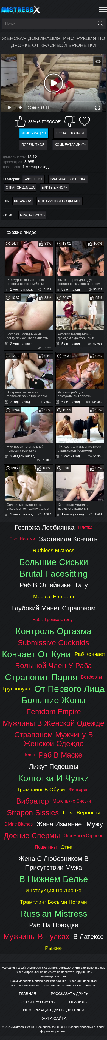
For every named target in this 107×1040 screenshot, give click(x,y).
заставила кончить (68, 539)
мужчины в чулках (36, 936)
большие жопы (54, 700)
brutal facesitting (53, 573)
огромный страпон (83, 835)
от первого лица (69, 688)
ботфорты (91, 677)
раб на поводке (53, 925)
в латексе (88, 936)
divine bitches (18, 824)
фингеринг (79, 789)
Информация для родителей (53, 1010)
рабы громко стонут (54, 619)
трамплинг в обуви (41, 789)
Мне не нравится (69, 121)
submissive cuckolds (53, 642)
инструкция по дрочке (59, 201)
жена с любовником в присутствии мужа (53, 863)
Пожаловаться (70, 133)
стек (66, 847)
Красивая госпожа (67, 179)
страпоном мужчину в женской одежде (53, 739)
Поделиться (32, 145)
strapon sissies (33, 812)
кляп (30, 755)
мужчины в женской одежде (53, 723)
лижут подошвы (53, 766)
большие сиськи (53, 562)
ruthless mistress (54, 550)
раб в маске (60, 755)
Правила (78, 1002)
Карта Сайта (53, 1018)
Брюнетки (33, 179)
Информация (33, 133)
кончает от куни (36, 654)
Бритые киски (55, 187)
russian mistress (53, 913)
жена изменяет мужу (69, 824)
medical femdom (53, 596)
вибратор (22, 201)
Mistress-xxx (38, 967)
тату (81, 585)
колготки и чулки (53, 778)
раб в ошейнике (45, 585)
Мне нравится (20, 121)
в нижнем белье (53, 879)
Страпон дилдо (20, 187)
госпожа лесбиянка (44, 527)
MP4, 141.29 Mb (32, 215)
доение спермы (32, 835)
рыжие (53, 948)
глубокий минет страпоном (53, 608)
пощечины (46, 847)
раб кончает (90, 654)
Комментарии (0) (70, 145)
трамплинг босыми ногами (53, 902)
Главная (27, 993)
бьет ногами (22, 539)
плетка (85, 527)
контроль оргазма (54, 631)
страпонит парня (41, 677)
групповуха (16, 689)
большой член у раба (53, 665)
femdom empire (53, 711)
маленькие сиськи (72, 801)
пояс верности (81, 812)
